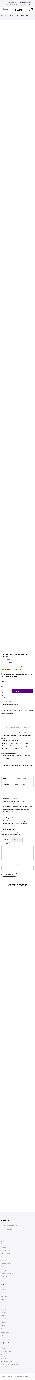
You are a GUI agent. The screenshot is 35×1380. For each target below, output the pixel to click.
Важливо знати (6, 1351)
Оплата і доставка (7, 1355)
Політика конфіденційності (10, 1364)
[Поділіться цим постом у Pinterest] (19, 720)
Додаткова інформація (16, 727)
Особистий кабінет (7, 1361)
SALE (28, 4)
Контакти (4, 1358)
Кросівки (4, 1309)
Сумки (3, 1270)
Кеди (3, 1299)
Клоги (3, 1302)
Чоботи (3, 1329)
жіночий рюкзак (13, 708)
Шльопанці (5, 1332)
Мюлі (3, 1315)
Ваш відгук (5, 843)
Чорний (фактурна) (21, 778)
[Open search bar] (29, 10)
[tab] (6, 727)
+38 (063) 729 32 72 (10, 2)
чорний (15, 710)
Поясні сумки (5, 1257)
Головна (3, 15)
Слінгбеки (4, 1319)
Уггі (2, 1335)
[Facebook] (3, 1234)
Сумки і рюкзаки (6, 710)
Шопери (4, 1276)
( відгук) (10, 662)
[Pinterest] (10, 1234)
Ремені (3, 1260)
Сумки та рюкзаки (13, 15)
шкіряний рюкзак (7, 713)
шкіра (31, 710)
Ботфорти (4, 1296)
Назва (3, 865)
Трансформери (6, 1273)
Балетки (4, 1289)
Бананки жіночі (6, 1247)
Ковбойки (4, 1306)
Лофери (3, 1312)
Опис (6, 727)
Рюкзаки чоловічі (7, 1267)
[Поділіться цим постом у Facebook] (15, 720)
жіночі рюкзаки (24, 708)
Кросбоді (4, 1250)
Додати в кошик (22, 691)
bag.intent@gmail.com (25, 2)
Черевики (4, 1325)
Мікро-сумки (5, 1253)
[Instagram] (6, 1234)
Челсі (3, 1322)
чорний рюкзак (23, 710)
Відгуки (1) (27, 727)
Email (20, 865)
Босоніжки (4, 1293)
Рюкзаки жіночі (24, 15)
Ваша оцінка (6, 839)
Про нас (4, 1348)
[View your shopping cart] (31, 10)
